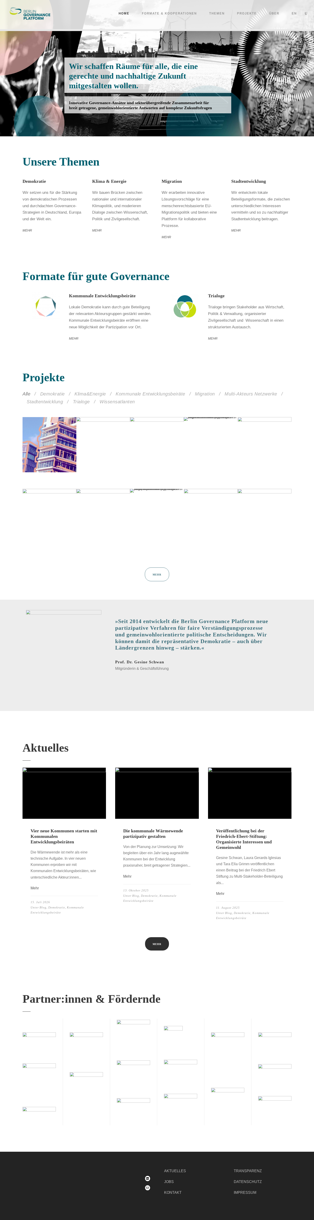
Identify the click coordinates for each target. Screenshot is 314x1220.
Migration (205, 393)
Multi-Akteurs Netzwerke (251, 393)
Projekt (34, 464)
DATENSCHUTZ (248, 1182)
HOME (124, 13)
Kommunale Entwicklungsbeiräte (150, 393)
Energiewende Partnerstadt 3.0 (259, 541)
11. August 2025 (228, 907)
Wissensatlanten (117, 401)
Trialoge (81, 401)
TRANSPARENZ (248, 1171)
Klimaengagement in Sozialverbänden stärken (263, 468)
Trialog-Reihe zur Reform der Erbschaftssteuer (99, 468)
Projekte (247, 13)
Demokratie (52, 393)
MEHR (27, 230)
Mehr (35, 888)
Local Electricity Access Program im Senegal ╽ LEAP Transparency (47, 537)
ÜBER (274, 13)
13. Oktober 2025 (136, 890)
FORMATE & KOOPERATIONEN (169, 13)
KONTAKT (173, 1193)
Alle (26, 393)
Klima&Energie (90, 393)
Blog (43, 907)
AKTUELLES (175, 1171)
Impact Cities (42, 455)
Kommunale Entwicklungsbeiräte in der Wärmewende (155, 468)
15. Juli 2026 (40, 902)
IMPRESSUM (245, 1193)
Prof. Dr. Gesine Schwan (139, 662)
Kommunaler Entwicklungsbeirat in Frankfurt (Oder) (210, 539)
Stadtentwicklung (45, 401)
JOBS (169, 1182)
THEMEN (217, 13)
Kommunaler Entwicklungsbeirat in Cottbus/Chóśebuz (103, 539)
